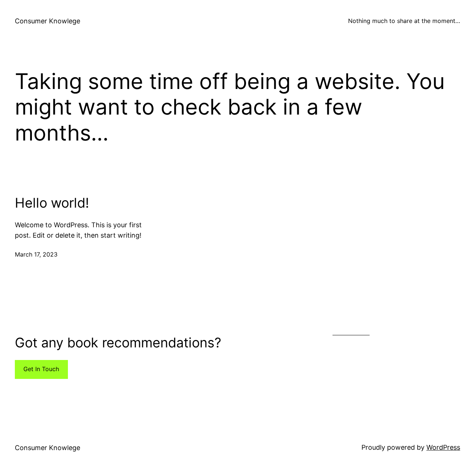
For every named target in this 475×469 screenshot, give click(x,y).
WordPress (443, 447)
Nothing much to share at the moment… (404, 20)
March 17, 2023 (36, 254)
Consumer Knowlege (47, 21)
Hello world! (52, 203)
